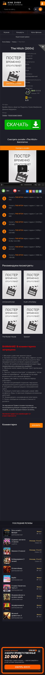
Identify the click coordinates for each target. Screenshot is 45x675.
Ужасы (14, 42)
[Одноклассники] (30, 191)
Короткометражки (22, 37)
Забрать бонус (22, 667)
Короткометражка (15, 115)
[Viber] (33, 191)
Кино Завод (6, 42)
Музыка (6, 32)
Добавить (36, 425)
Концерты (20, 32)
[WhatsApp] (37, 191)
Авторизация (42, 3)
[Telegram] (40, 191)
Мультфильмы (36, 32)
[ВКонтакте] (27, 191)
